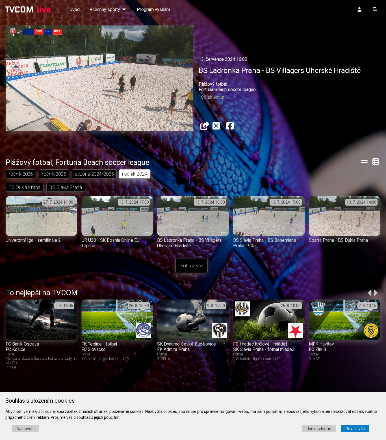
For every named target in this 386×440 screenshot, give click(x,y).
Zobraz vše (191, 265)
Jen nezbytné (319, 428)
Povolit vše (355, 428)
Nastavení (25, 428)
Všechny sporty (105, 9)
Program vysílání (153, 9)
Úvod (75, 9)
